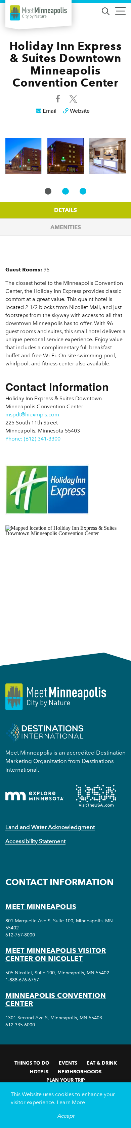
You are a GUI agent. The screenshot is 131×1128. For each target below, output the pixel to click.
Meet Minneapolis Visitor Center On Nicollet (55, 954)
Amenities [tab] (65, 227)
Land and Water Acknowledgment (50, 827)
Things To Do (31, 1063)
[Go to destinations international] (44, 732)
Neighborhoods (79, 1071)
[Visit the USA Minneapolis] (96, 796)
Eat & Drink (102, 1063)
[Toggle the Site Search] (106, 10)
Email (49, 111)
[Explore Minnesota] (34, 796)
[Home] (38, 12)
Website (80, 111)
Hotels (39, 1071)
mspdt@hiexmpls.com (32, 414)
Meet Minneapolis (40, 907)
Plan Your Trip (65, 1080)
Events (68, 1063)
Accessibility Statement (35, 841)
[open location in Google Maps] (65, 577)
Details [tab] (65, 210)
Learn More (71, 1102)
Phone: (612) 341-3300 (32, 438)
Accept (65, 1116)
